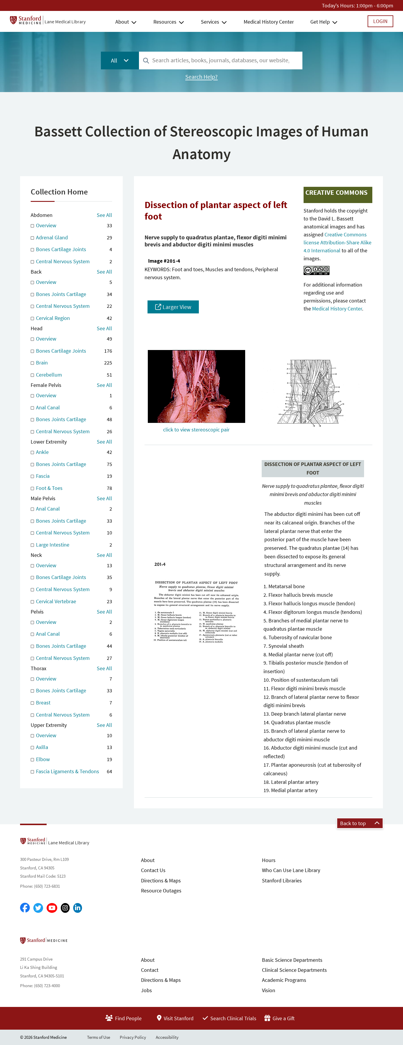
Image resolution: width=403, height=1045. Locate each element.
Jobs (146, 990)
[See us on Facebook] (25, 908)
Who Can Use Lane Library (291, 870)
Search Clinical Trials (232, 1018)
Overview (73, 225)
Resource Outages (161, 890)
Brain (73, 362)
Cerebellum (73, 374)
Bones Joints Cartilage (73, 294)
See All (104, 215)
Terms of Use (98, 1037)
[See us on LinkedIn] (77, 908)
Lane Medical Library (65, 21)
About (122, 21)
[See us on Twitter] (38, 908)
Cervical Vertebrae (73, 601)
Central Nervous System (73, 261)
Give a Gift (283, 1018)
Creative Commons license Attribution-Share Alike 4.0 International (337, 242)
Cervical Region (73, 318)
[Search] (146, 61)
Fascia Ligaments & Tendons (73, 771)
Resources (164, 21)
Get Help (320, 21)
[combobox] (220, 60)
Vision (268, 990)
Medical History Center (269, 21)
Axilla (73, 747)
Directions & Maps (161, 880)
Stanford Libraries (282, 880)
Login (380, 21)
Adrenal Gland (73, 237)
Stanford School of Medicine (78, 942)
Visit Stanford (178, 1018)
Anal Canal (73, 407)
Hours (269, 860)
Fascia (73, 475)
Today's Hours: (338, 5)
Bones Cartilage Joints (73, 249)
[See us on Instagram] (65, 908)
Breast (73, 702)
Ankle (73, 452)
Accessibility (167, 1037)
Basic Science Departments (292, 959)
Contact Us (153, 870)
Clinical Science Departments (294, 969)
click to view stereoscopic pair (196, 429)
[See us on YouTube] (52, 908)
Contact (149, 969)
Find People (128, 1018)
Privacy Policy (133, 1037)
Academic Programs (284, 980)
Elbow (73, 759)
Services (210, 21)
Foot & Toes (73, 488)
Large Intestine (73, 544)
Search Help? (201, 77)
